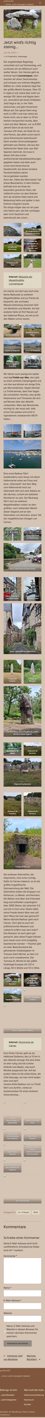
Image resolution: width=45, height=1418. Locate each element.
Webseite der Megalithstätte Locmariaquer (20, 280)
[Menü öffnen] (40, 3)
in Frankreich (11, 56)
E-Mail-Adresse (13, 1300)
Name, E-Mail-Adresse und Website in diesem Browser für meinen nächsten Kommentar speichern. (22, 1331)
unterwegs (22, 56)
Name (7, 1287)
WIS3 (35, 1212)
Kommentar (10, 1256)
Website (8, 1313)
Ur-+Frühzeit (23, 1212)
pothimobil (5, 1370)
